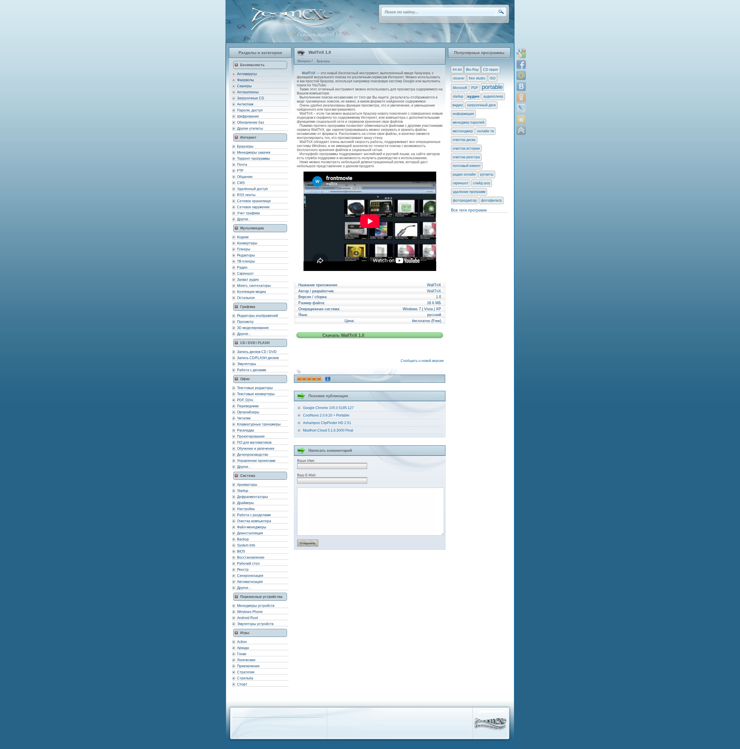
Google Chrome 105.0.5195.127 (328, 408)
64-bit (457, 70)
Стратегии (245, 672)
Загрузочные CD (250, 98)
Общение (245, 177)
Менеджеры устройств (255, 606)
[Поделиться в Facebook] (521, 64)
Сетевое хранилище (254, 201)
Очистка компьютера (254, 521)
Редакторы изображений (257, 316)
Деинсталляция (250, 533)
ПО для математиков (254, 443)
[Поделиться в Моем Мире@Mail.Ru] (521, 75)
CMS (241, 183)
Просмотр (245, 322)
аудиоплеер (493, 96)
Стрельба (245, 678)
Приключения (248, 666)
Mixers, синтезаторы (254, 286)
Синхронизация (250, 576)
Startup (242, 491)
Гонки (241, 654)
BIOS (241, 551)
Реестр (243, 570)
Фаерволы (245, 80)
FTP (240, 171)
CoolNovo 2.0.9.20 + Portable (326, 415)
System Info (246, 545)
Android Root (247, 618)
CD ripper (490, 70)
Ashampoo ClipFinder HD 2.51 (327, 423)
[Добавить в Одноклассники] (521, 97)
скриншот (461, 183)
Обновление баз (250, 122)
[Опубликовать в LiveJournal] (521, 108)
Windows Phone (250, 612)
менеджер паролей (468, 122)
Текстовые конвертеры (256, 394)
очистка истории (466, 148)
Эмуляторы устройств (255, 624)
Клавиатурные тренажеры (259, 424)
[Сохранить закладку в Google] (521, 53)
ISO (492, 78)
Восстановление (250, 557)
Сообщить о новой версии (423, 361)
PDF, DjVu (245, 400)
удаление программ (469, 192)
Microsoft (460, 88)
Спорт (242, 684)
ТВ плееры (246, 261)
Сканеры (244, 86)
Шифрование (248, 116)
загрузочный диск (481, 105)
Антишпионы (248, 92)
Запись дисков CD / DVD (257, 352)
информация (463, 114)
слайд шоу (481, 183)
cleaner (459, 78)
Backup (243, 539)
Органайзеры (248, 412)
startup (458, 96)
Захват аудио (248, 280)
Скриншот (245, 274)
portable (492, 87)
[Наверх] (521, 130)
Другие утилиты (250, 129)
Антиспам (245, 104)
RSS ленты (246, 195)
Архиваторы (247, 485)
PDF (474, 88)
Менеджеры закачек (253, 152)
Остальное (246, 298)
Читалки (244, 418)
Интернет (304, 61)
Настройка (246, 509)
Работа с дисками (251, 370)
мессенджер (463, 131)
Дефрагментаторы (252, 497)
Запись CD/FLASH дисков (258, 358)
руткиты (486, 174)
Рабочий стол (248, 564)
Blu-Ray (472, 70)
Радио (242, 267)
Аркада (243, 648)
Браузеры (245, 146)
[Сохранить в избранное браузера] (521, 119)
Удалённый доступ (252, 189)
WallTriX (434, 291)
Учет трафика (248, 213)
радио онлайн (464, 174)
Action (242, 642)
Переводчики (248, 406)
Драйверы (245, 503)
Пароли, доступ (250, 110)
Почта (242, 165)
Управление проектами (256, 461)
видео (457, 105)
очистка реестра (466, 157)
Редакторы (246, 255)
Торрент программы (253, 159)
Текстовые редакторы (255, 388)
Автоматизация (250, 582)
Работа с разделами (254, 515)
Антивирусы (247, 74)
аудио (473, 96)
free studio (477, 78)
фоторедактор (465, 200)
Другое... (244, 219)
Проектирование (251, 436)
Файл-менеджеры (251, 527)
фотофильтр (491, 200)
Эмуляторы (246, 364)
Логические (246, 660)
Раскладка (245, 430)
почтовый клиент (467, 166)
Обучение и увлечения (255, 449)
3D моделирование (253, 328)
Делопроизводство (252, 455)
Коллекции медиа (251, 292)
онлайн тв (485, 131)
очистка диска (464, 140)
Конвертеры (247, 243)
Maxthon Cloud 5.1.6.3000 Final (328, 430)
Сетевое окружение (253, 207)
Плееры (243, 249)
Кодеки (243, 237)
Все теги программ (469, 210)
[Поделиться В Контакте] (521, 86)
